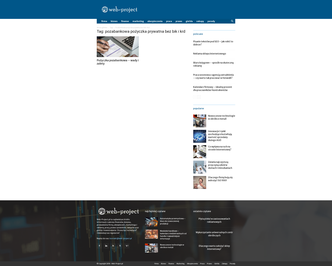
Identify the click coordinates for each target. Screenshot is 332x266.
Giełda (189, 21)
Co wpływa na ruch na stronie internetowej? (219, 148)
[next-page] (199, 97)
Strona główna (102, 27)
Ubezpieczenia (154, 21)
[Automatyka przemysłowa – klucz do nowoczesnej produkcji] (151, 221)
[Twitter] (120, 245)
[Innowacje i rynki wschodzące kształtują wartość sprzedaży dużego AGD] (199, 136)
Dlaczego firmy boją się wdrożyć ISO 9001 (220, 179)
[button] (232, 21)
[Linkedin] (106, 245)
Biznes (114, 21)
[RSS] (113, 245)
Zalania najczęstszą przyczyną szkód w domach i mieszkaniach (220, 165)
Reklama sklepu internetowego (209, 53)
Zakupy (200, 21)
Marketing (138, 21)
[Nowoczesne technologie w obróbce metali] (199, 120)
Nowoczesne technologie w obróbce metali (221, 117)
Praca (169, 21)
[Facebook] (99, 245)
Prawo (179, 21)
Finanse (125, 21)
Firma (104, 21)
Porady (211, 21)
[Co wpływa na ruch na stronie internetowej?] (199, 151)
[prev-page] (194, 97)
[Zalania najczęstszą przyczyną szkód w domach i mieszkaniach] (199, 167)
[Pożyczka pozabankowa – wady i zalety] (118, 46)
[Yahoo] (126, 245)
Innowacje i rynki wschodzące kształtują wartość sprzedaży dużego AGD (220, 136)
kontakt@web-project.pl (121, 238)
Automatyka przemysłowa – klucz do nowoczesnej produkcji (172, 221)
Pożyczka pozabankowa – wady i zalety (118, 62)
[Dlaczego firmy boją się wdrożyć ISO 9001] (199, 182)
